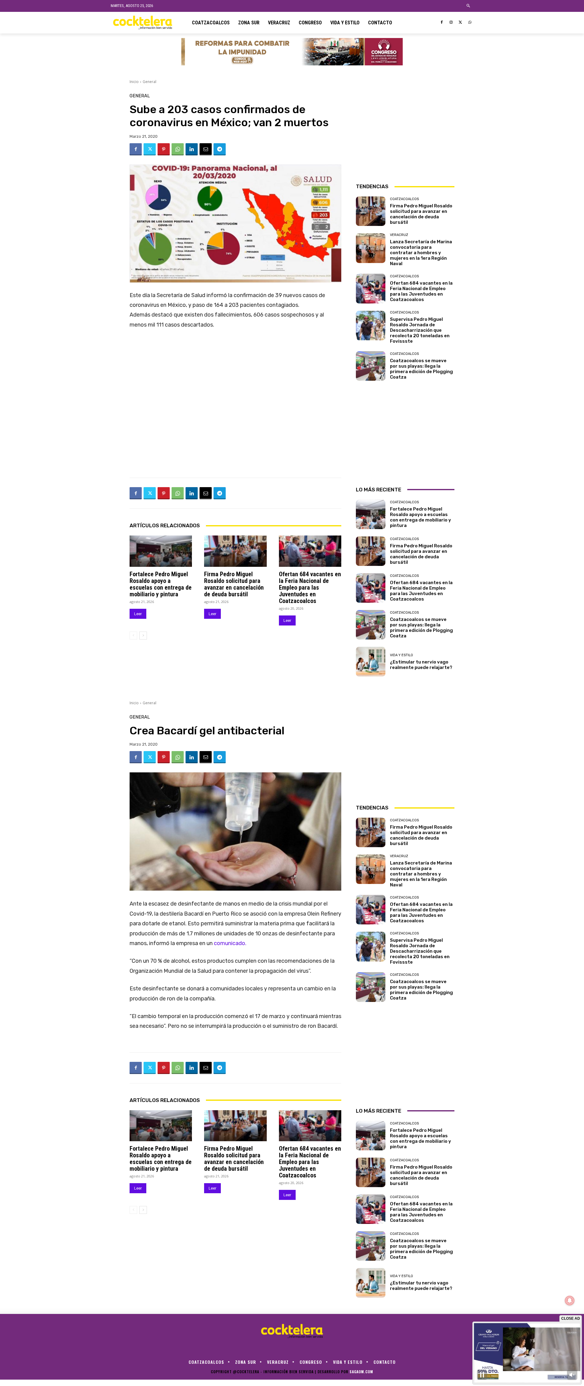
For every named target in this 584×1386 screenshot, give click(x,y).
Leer (138, 614)
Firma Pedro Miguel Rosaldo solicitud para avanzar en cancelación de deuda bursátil (234, 584)
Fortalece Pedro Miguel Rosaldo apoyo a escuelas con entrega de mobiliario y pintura (161, 584)
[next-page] (143, 635)
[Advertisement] (405, 132)
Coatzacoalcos (404, 199)
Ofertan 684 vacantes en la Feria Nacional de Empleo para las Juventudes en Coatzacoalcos (310, 587)
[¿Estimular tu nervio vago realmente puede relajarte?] (370, 661)
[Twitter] (460, 22)
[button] (468, 6)
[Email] (206, 149)
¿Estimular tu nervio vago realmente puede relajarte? (421, 664)
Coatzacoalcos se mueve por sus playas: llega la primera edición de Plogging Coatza (421, 369)
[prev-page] (133, 635)
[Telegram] (220, 149)
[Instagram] (451, 22)
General (149, 81)
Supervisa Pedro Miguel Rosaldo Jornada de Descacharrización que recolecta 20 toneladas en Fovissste (420, 330)
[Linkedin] (192, 149)
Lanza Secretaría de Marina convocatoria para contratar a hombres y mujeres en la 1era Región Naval (421, 252)
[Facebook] (441, 22)
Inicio (134, 81)
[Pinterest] (164, 149)
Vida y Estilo (401, 655)
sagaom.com (361, 1371)
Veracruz (399, 235)
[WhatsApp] (469, 22)
